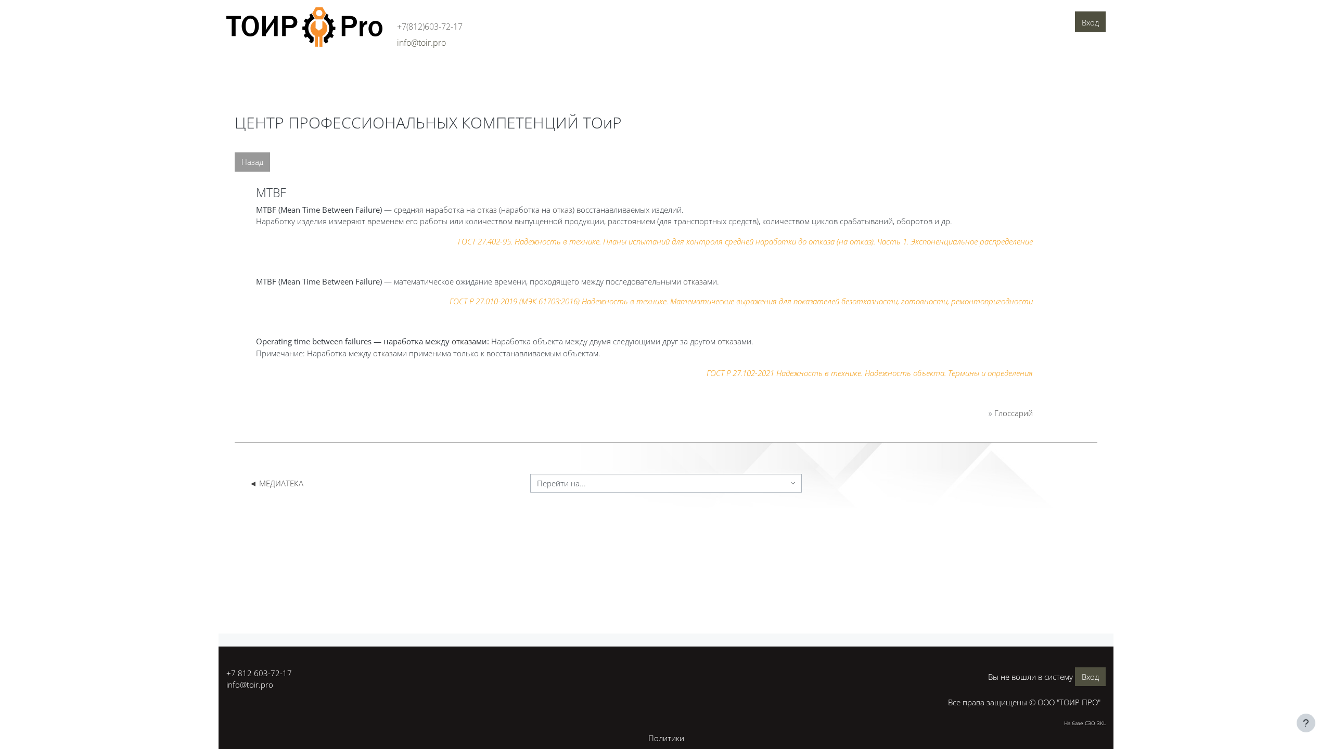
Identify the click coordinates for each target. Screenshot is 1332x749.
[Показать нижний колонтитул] (1306, 723)
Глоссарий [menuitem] (483, 71)
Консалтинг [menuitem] (337, 71)
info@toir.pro (249, 684)
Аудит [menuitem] (295, 71)
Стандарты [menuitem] (434, 71)
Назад (252, 162)
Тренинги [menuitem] (386, 71)
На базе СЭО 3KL (1085, 723)
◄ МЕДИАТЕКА (276, 483)
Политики (666, 738)
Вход (1090, 22)
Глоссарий (1013, 413)
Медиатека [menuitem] (533, 71)
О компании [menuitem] (252, 71)
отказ (487, 209)
